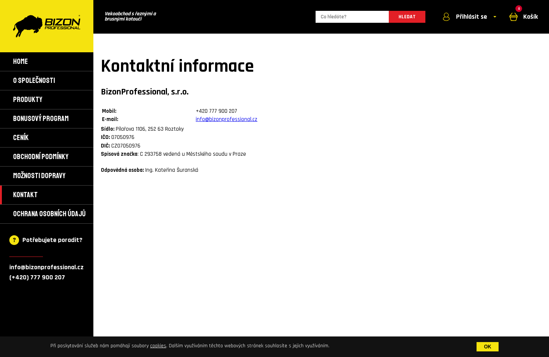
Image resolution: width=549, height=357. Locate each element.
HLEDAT (407, 16)
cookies (158, 345)
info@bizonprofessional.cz (46, 267)
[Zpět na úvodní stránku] (46, 26)
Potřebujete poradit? (52, 240)
